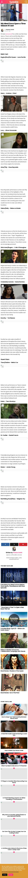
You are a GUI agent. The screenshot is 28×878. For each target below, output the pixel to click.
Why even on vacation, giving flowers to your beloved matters (14, 815)
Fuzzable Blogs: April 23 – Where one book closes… (13, 629)
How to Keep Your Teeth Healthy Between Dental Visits (14, 717)
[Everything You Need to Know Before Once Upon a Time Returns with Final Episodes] (14, 575)
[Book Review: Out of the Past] (14, 682)
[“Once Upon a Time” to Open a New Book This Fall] (14, 598)
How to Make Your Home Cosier (14, 750)
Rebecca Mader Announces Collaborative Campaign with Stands (13, 650)
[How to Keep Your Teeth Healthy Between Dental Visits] (14, 709)
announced (9, 34)
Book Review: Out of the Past (10, 693)
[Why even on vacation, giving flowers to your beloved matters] (14, 807)
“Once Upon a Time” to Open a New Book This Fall (12, 608)
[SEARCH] (26, 2)
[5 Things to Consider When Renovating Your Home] (14, 773)
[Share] (5, 544)
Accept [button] (10, 874)
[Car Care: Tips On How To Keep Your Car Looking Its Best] (14, 824)
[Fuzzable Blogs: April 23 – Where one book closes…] (14, 619)
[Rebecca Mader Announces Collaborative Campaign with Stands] (14, 640)
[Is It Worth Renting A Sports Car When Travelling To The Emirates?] (14, 790)
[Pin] (23, 544)
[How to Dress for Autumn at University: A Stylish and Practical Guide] (14, 857)
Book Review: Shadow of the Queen (12, 671)
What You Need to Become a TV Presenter (14, 766)
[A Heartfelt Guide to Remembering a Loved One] (14, 726)
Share (2, 5)
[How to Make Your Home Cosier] (14, 743)
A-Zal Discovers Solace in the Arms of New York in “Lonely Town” (14, 849)
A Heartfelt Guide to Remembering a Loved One (14, 734)
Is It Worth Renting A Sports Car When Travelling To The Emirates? (14, 798)
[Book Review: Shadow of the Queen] (14, 661)
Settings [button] (4, 874)
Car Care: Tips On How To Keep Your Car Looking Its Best (14, 832)
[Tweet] (14, 544)
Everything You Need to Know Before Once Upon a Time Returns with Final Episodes (13, 586)
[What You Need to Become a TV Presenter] (14, 758)
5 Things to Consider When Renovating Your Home (14, 781)
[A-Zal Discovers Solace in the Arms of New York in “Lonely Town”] (14, 841)
